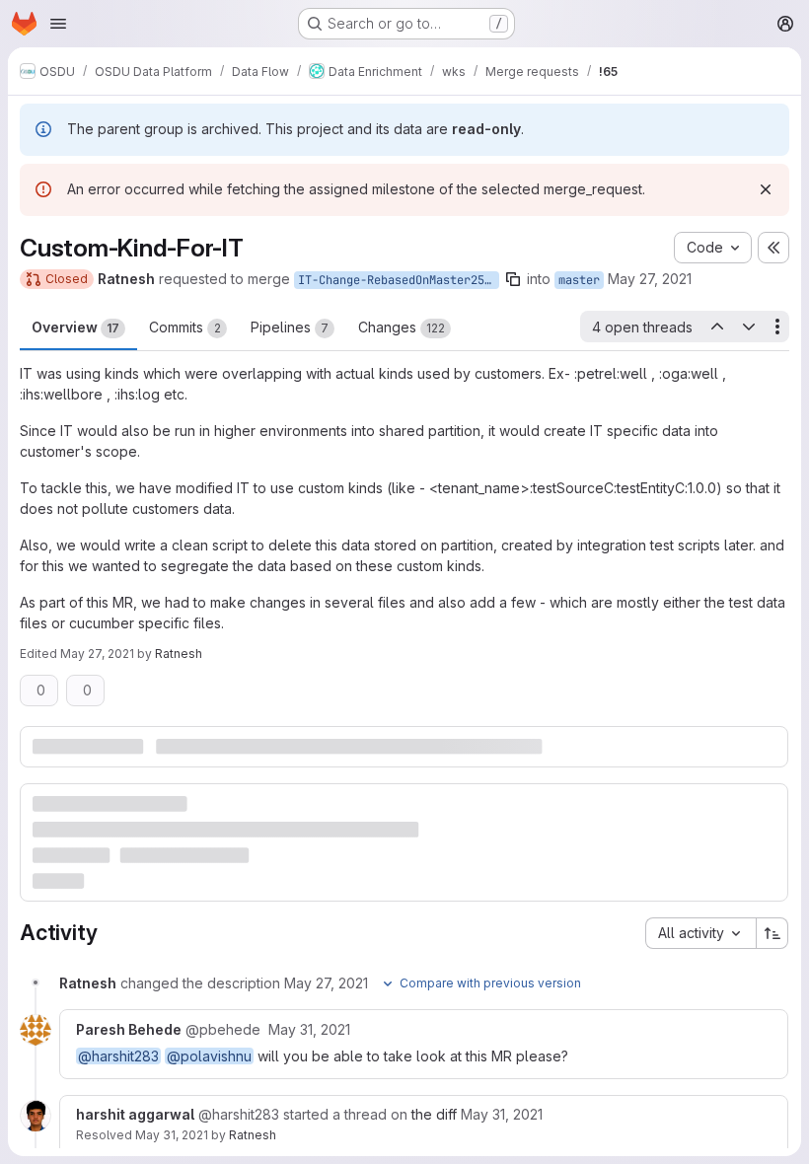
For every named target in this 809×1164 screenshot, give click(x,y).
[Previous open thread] (716, 326)
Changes (401, 327)
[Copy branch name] (513, 279)
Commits (185, 327)
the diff (434, 1114)
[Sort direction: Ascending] (772, 933)
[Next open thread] (749, 326)
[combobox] (700, 933)
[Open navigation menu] (58, 23)
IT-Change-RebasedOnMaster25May (398, 280)
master (579, 280)
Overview (75, 327)
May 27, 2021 (650, 278)
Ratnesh (252, 1135)
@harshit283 (118, 1056)
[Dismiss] (765, 189)
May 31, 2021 (171, 1135)
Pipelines (290, 327)
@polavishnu (209, 1056)
